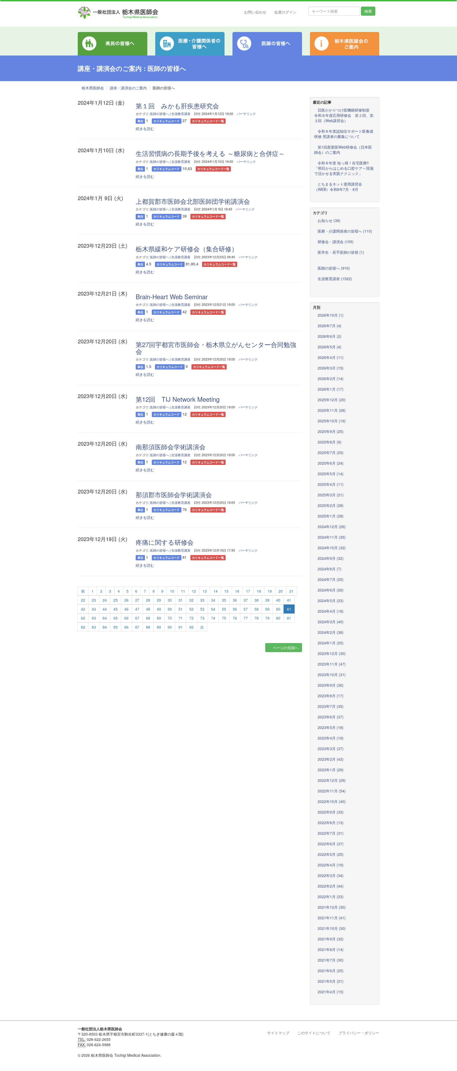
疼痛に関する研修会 (165, 542)
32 (191, 600)
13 (205, 591)
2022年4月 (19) (331, 864)
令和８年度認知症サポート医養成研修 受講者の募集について (343, 133)
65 (115, 618)
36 (235, 600)
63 (94, 618)
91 (181, 627)
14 (215, 591)
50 (170, 609)
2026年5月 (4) (329, 346)
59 (267, 609)
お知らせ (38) (329, 220)
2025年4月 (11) (331, 484)
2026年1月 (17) (331, 389)
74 (213, 618)
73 (202, 618)
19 (270, 591)
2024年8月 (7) (329, 568)
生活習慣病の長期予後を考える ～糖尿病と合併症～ (210, 153)
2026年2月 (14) (331, 378)
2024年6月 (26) (331, 590)
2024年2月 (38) (331, 632)
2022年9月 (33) (331, 812)
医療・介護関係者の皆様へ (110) (345, 231)
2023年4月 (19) (331, 738)
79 (267, 618)
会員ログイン (285, 12)
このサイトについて (314, 1032)
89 (159, 627)
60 (278, 609)
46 (126, 609)
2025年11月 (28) (332, 410)
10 (172, 591)
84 (105, 627)
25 (115, 600)
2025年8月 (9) (329, 442)
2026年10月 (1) (331, 315)
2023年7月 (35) (331, 706)
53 (202, 609)
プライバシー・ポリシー (359, 1032)
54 (213, 609)
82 (83, 627)
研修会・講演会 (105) (336, 241)
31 (181, 600)
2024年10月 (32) (332, 547)
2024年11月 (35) (332, 537)
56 (235, 609)
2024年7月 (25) (331, 579)
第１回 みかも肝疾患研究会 (177, 105)
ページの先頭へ (285, 647)
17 (248, 591)
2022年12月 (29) (332, 780)
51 (181, 609)
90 (170, 627)
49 (159, 609)
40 (278, 600)
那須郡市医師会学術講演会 (174, 494)
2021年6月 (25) (331, 970)
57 (246, 609)
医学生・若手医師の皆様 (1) (341, 252)
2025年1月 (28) (331, 516)
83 (94, 627)
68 (148, 618)
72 (191, 618)
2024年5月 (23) (331, 600)
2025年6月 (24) (331, 463)
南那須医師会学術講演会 (170, 446)
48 (148, 609)
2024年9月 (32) (331, 558)
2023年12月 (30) (332, 653)
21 (291, 591)
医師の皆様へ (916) (334, 268)
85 (115, 627)
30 (170, 600)
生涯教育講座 (180, 113)
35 (224, 600)
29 (159, 600)
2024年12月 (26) (332, 526)
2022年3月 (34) (331, 875)
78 (256, 618)
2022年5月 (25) (331, 854)
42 (83, 609)
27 (137, 600)
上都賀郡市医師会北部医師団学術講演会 (193, 201)
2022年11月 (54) (332, 790)
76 (235, 618)
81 (289, 618)
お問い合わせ (255, 12)
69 (159, 618)
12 (194, 591)
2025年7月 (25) (331, 452)
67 (137, 618)
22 (83, 600)
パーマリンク (246, 113)
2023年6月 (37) (331, 716)
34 (213, 600)
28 (148, 600)
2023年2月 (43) (331, 759)
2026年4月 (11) (331, 357)
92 (191, 627)
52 (191, 609)
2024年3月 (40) (331, 621)
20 (280, 591)
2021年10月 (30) (332, 928)
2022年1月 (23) (331, 896)
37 (246, 600)
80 (278, 618)
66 (126, 618)
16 (237, 591)
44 (105, 609)
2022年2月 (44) (331, 886)
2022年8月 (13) (331, 822)
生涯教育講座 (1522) (335, 278)
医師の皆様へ (159, 113)
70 (170, 618)
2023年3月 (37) (331, 748)
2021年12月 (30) (332, 907)
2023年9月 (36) (331, 685)
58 (256, 609)
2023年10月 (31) (332, 674)
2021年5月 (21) (331, 981)
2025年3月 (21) (331, 494)
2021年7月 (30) (331, 960)
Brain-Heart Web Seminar (172, 296)
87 (137, 627)
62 (83, 618)
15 (226, 591)
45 (115, 609)
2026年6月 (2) (329, 336)
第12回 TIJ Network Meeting (178, 399)
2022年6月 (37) (331, 843)
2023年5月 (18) (331, 727)
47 (137, 609)
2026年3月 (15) (331, 368)
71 (181, 618)
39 (267, 600)
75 (224, 618)
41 (289, 600)
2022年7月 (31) (331, 833)
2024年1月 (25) (331, 642)
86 (126, 627)
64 (105, 618)
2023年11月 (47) (332, 664)
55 (224, 609)
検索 (368, 11)
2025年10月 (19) (332, 420)
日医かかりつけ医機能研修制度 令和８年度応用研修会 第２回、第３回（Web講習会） (343, 115)
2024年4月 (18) (331, 611)
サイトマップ (278, 1032)
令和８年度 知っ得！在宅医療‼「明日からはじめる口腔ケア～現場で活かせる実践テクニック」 (343, 168)
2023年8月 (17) (331, 695)
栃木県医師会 (93, 87)
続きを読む (145, 128)
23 (94, 600)
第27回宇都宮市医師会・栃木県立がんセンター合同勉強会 (216, 348)
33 (202, 600)
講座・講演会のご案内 (128, 87)
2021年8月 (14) (331, 949)
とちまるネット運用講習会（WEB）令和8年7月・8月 (338, 186)
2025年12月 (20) (332, 399)
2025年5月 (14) (331, 473)
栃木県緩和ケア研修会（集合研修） (187, 248)
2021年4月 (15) (331, 991)
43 (94, 609)
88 (148, 627)
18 (259, 591)
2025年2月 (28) (331, 505)
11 (183, 591)
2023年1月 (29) (331, 769)
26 (126, 600)
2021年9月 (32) (331, 938)
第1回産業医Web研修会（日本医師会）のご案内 (343, 149)
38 (256, 600)
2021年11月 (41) (332, 917)
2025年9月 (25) (331, 431)
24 (105, 600)
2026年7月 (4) (329, 325)
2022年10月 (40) (332, 801)
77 (246, 618)
